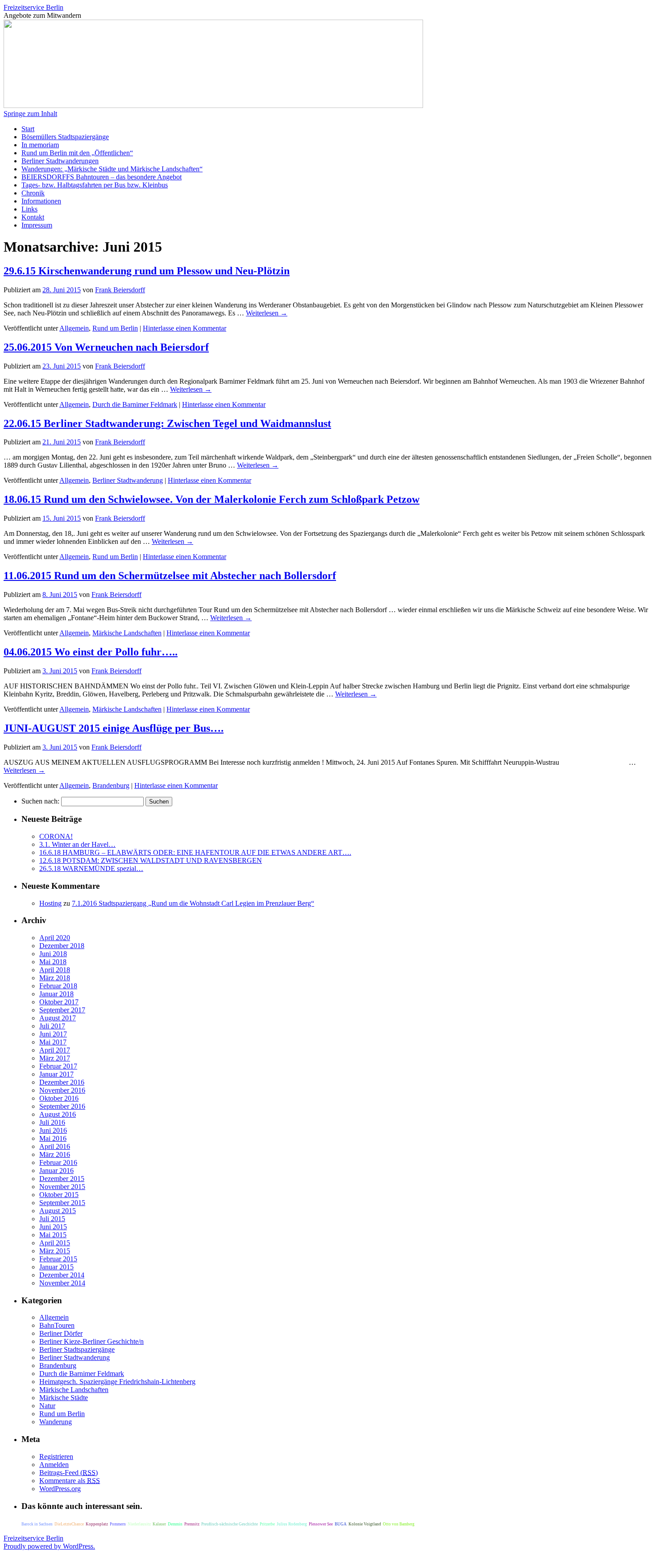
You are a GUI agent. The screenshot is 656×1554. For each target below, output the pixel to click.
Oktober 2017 (59, 1002)
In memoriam (40, 145)
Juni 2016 (53, 1130)
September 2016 (62, 1106)
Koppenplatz (97, 1524)
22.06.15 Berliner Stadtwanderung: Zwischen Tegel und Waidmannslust (167, 423)
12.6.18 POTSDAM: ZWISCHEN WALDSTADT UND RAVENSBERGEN (150, 860)
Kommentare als (69, 1480)
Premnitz (191, 1524)
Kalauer (159, 1524)
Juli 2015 (52, 1218)
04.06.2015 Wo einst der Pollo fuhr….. (91, 652)
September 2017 (62, 1010)
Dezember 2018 (61, 945)
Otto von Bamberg (399, 1524)
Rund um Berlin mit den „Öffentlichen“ (77, 153)
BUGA (341, 1524)
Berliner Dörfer (61, 1333)
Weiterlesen (266, 313)
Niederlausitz (139, 1524)
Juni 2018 (53, 953)
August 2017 (57, 1018)
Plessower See (321, 1524)
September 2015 (62, 1202)
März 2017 (54, 1058)
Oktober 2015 (59, 1194)
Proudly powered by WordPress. (49, 1546)
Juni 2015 (53, 1227)
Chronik (33, 193)
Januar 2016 (56, 1170)
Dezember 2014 (61, 1275)
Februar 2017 (58, 1066)
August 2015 (57, 1210)
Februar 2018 (58, 986)
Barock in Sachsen (37, 1524)
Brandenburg (110, 785)
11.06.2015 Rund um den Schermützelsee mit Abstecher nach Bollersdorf (170, 575)
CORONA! (56, 836)
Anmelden (54, 1464)
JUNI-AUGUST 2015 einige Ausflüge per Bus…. (114, 728)
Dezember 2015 (61, 1178)
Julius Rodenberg (292, 1524)
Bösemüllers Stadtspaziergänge (65, 137)
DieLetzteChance (69, 1524)
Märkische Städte (63, 1397)
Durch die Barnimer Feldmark (134, 404)
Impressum (36, 225)
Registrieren (56, 1456)
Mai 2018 (52, 962)
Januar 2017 (56, 1074)
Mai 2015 (52, 1235)
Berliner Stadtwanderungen (60, 161)
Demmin (175, 1524)
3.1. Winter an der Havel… (77, 844)
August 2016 (57, 1114)
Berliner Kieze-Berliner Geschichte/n (91, 1341)
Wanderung (55, 1422)
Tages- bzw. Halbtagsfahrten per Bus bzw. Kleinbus (94, 185)
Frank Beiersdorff (120, 290)
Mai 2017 (52, 1042)
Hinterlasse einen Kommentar (184, 328)
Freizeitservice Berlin (33, 7)
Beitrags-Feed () (68, 1472)
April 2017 (54, 1050)
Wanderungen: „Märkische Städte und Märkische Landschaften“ (112, 169)
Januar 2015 (56, 1267)
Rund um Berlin (115, 328)
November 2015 (62, 1186)
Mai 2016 (52, 1138)
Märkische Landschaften (127, 633)
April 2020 (54, 937)
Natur (47, 1405)
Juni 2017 (53, 1034)
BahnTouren (57, 1325)
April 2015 (54, 1243)
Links (29, 209)
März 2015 (54, 1251)
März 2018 (54, 978)
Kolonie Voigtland (365, 1524)
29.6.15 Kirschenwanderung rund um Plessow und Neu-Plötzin (147, 271)
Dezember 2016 (61, 1082)
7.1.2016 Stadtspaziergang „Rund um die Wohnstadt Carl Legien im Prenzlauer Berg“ (193, 903)
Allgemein (74, 328)
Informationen (41, 201)
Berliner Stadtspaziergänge (77, 1349)
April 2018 (54, 970)
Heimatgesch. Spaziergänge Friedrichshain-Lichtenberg (117, 1381)
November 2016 (62, 1090)
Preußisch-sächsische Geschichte (229, 1524)
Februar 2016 (58, 1162)
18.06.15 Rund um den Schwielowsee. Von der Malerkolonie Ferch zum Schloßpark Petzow (211, 499)
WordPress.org (60, 1488)
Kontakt (32, 217)
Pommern (118, 1524)
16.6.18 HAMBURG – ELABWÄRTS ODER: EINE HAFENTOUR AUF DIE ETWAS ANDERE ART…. (195, 852)
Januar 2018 (56, 994)
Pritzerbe (267, 1524)
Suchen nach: (40, 801)
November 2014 (62, 1283)
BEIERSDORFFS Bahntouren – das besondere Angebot (101, 177)
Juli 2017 (52, 1026)
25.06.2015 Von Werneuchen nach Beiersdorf (106, 347)
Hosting (50, 903)
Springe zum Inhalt (30, 113)
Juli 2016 (52, 1122)
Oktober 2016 (59, 1098)
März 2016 (54, 1154)
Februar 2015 (58, 1259)
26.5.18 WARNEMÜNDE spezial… (91, 868)
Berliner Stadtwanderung (127, 480)
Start (27, 129)
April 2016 (54, 1146)
